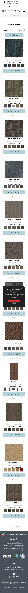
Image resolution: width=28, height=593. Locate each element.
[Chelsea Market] (14, 331)
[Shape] (14, 169)
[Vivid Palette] (22, 106)
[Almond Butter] (13, 469)
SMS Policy (20, 589)
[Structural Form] (23, 146)
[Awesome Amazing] (17, 106)
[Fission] (17, 186)
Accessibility (7, 587)
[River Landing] (9, 348)
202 (19, 526)
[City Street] (23, 65)
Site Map (13, 587)
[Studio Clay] (17, 469)
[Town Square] (22, 348)
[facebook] (11, 539)
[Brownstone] (14, 65)
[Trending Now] (14, 209)
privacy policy (16, 294)
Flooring (7, 15)
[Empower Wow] (17, 267)
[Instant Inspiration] (22, 267)
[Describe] (13, 429)
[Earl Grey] (18, 65)
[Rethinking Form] (18, 146)
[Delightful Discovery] (14, 88)
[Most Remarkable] (9, 106)
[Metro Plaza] (17, 348)
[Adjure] (22, 429)
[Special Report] (10, 227)
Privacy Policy (21, 587)
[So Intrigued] (14, 250)
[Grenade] (9, 186)
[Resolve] (14, 412)
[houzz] (14, 539)
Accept (10, 300)
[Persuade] (17, 429)
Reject (17, 300)
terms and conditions (12, 295)
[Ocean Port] (10, 65)
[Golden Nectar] (9, 469)
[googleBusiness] (16, 539)
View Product (14, 71)
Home (3, 15)
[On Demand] (18, 227)
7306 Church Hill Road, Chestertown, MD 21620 (14, 568)
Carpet (11, 15)
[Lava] (13, 186)
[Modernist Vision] (13, 106)
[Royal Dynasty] (22, 469)
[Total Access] (23, 227)
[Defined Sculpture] (10, 146)
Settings (14, 303)
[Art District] (13, 348)
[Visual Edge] (14, 128)
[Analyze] (9, 429)
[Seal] (22, 186)
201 (16, 526)
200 (13, 526)
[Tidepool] (14, 48)
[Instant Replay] (14, 227)
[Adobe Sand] (14, 452)
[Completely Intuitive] (13, 267)
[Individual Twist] (14, 146)
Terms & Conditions (10, 589)
